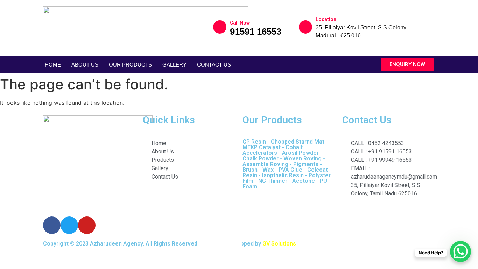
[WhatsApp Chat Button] (460, 251)
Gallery (174, 65)
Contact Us (214, 65)
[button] (407, 64)
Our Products (130, 65)
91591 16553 (255, 31)
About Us (84, 65)
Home (53, 65)
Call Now (240, 23)
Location (326, 19)
